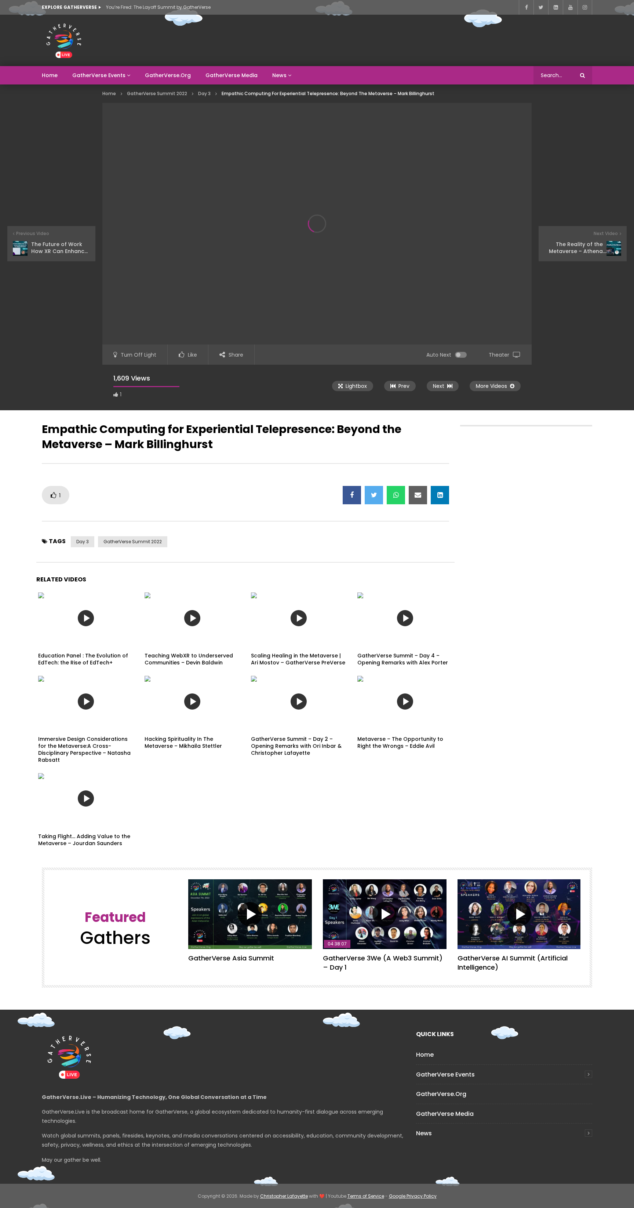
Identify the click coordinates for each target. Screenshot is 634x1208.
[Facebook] (526, 7)
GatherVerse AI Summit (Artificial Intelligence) (513, 962)
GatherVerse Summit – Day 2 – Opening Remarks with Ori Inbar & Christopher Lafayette (296, 746)
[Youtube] (570, 7)
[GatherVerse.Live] (64, 40)
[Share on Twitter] (374, 495)
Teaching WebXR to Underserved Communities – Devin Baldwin (189, 659)
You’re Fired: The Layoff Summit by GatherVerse (158, 7)
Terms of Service (365, 1196)
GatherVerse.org (168, 75)
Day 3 (204, 93)
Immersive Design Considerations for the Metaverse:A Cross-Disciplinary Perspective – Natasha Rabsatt (84, 749)
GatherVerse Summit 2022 (157, 93)
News (279, 75)
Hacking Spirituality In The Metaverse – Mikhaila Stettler (183, 742)
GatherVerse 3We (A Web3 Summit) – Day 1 (382, 962)
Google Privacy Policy (413, 1196)
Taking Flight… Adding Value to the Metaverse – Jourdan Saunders (84, 840)
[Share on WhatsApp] (396, 495)
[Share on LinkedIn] (440, 495)
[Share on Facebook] (352, 495)
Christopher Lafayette (284, 1196)
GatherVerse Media (231, 75)
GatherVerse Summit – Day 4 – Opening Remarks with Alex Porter (402, 659)
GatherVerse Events (98, 75)
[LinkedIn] (555, 7)
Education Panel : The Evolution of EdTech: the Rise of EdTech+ (83, 659)
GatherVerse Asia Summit (231, 958)
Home (50, 75)
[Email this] (418, 495)
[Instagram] (584, 7)
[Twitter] (540, 7)
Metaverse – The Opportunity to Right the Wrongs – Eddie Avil (400, 742)
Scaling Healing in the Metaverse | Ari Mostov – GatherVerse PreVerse (298, 659)
